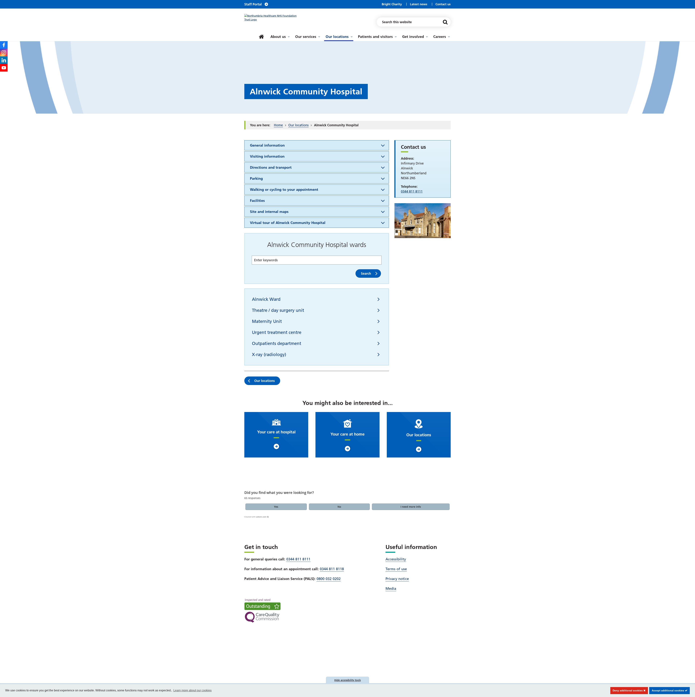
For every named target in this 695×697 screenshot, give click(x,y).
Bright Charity (392, 4)
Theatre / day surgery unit (278, 310)
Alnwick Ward (266, 299)
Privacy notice (397, 579)
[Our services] (319, 36)
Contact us (443, 4)
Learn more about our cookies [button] (192, 690)
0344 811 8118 (332, 569)
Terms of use (396, 569)
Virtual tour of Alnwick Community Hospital (287, 222)
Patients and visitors (375, 36)
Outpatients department (276, 343)
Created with (255, 516)
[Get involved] (426, 36)
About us (278, 36)
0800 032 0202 (329, 579)
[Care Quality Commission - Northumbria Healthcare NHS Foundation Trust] (262, 610)
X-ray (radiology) (269, 354)
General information (267, 145)
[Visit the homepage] (272, 18)
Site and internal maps (269, 211)
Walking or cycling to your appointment (284, 189)
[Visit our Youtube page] (4, 68)
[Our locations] (351, 36)
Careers (439, 36)
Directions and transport (271, 167)
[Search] (445, 22)
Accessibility (396, 559)
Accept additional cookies (667, 690)
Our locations (337, 36)
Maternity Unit (267, 321)
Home (278, 125)
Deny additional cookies (627, 690)
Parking (256, 178)
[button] (276, 506)
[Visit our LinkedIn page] (4, 60)
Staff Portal (253, 4)
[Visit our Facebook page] (4, 45)
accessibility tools (347, 680)
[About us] (288, 36)
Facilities (257, 200)
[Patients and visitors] (395, 36)
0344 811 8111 (298, 559)
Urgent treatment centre (276, 332)
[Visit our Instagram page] (4, 52)
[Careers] (448, 36)
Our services (305, 36)
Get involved (413, 36)
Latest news (418, 4)
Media (391, 588)
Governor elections (267, 32)
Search (366, 273)
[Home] (261, 36)
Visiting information (267, 156)
